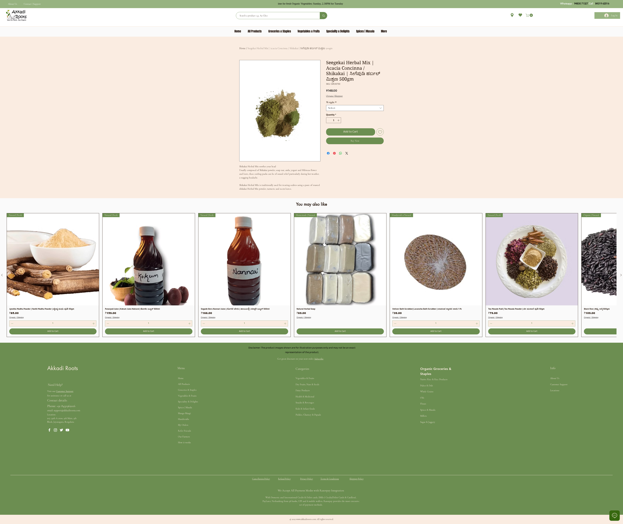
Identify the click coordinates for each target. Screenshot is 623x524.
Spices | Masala (185, 407)
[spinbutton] (333, 120)
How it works (184, 442)
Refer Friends (184, 430)
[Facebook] (49, 430)
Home (242, 48)
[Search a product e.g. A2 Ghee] (323, 15)
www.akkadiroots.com (306, 519)
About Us (12, 3)
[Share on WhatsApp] (340, 153)
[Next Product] (621, 275)
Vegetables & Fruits (187, 395)
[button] (530, 15)
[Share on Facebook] (328, 153)
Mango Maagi (184, 413)
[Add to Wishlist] (380, 132)
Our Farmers (184, 436)
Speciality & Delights (188, 401)
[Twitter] (61, 430)
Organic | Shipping (334, 96)
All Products (184, 384)
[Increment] (339, 120)
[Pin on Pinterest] (334, 153)
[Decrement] (328, 120)
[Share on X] (347, 153)
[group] (311, 275)
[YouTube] (67, 430)
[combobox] (355, 108)
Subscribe (319, 358)
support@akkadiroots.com (67, 410)
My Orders (183, 424)
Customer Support (64, 391)
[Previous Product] (2, 275)
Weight (331, 102)
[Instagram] (55, 430)
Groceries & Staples (187, 389)
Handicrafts (183, 419)
